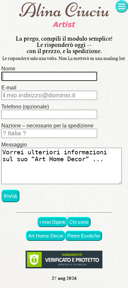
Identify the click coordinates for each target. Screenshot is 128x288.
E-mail (8, 87)
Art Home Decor (45, 236)
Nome (8, 68)
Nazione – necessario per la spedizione (47, 125)
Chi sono (78, 222)
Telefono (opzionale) (25, 106)
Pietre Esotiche (83, 236)
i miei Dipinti (52, 222)
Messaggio (14, 144)
